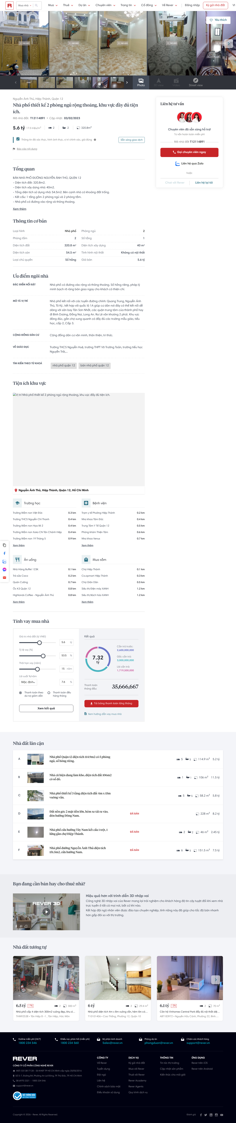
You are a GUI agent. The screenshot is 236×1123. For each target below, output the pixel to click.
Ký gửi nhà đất (215, 5)
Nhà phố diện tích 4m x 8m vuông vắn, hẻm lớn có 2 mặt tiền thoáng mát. (117, 1012)
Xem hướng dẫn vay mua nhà (105, 714)
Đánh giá (191, 1115)
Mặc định (27, 682)
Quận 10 (136, 1016)
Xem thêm (19, 209)
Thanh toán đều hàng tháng (62, 694)
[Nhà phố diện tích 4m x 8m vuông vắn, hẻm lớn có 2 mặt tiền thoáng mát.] (118, 978)
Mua (51, 5)
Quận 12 (57, 99)
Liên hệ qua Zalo (192, 163)
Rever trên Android (202, 1069)
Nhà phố (70, 231)
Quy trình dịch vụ (138, 1092)
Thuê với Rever (137, 1075)
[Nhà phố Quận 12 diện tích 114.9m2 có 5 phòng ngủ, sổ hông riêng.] (35, 759)
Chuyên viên (103, 5)
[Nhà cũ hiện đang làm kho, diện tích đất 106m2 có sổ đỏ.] (35, 777)
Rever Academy (137, 1081)
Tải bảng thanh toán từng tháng (112, 703)
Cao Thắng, (110, 1016)
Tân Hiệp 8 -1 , (39, 1016)
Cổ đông (147, 5)
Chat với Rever (175, 183)
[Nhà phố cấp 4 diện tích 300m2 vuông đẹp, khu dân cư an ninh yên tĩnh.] (46, 978)
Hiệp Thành (42, 99)
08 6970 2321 (23, 1081)
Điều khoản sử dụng (108, 1092)
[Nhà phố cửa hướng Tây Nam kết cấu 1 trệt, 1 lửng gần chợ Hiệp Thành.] (35, 832)
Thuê (66, 5)
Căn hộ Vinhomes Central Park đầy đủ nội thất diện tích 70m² (189, 1012)
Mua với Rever (136, 1069)
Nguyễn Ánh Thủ (23, 99)
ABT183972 (166, 1016)
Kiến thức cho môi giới (172, 1075)
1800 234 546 (27, 1043)
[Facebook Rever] (201, 1115)
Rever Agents (136, 1086)
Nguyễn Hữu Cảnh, (185, 1016)
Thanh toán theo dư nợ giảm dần (34, 694)
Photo (141, 85)
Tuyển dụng (103, 1069)
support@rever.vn (198, 1043)
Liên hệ (101, 1081)
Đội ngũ (101, 1075)
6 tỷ (91, 1006)
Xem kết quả (46, 708)
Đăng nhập (192, 5)
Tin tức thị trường (169, 1063)
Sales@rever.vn (113, 1043)
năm (69, 669)
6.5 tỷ (21, 1006)
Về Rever (167, 5)
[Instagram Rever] (216, 1115)
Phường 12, (123, 1016)
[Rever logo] (10, 5)
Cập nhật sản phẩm (171, 1069)
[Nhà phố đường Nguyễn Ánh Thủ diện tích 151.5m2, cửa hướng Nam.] (35, 850)
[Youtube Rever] (221, 1115)
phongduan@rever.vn (159, 1043)
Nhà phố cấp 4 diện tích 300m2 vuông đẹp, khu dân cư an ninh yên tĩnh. (46, 1012)
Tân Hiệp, (53, 1016)
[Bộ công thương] (24, 1096)
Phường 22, (203, 1016)
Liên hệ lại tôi (204, 183)
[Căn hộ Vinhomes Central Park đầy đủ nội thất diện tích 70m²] (190, 978)
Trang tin (126, 5)
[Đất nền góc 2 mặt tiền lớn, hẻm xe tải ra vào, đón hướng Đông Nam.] (35, 813)
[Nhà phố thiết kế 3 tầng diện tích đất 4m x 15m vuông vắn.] (35, 795)
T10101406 (94, 1016)
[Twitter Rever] (205, 1115)
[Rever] (53, 1059)
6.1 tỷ (164, 1006)
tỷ (71, 642)
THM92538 (22, 1016)
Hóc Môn (64, 1016)
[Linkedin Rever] (211, 1115)
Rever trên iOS (200, 1063)
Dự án (82, 5)
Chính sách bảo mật (108, 1086)
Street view (196, 85)
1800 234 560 (69, 1043)
